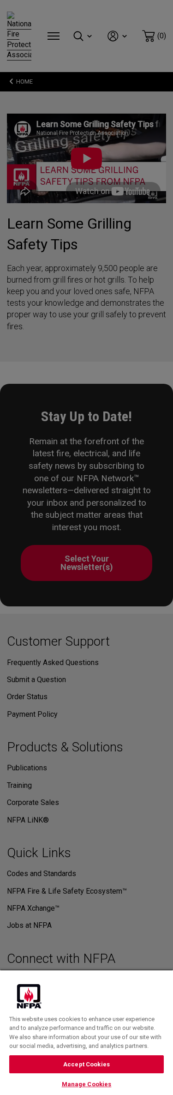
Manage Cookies (87, 1084)
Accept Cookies (86, 1064)
